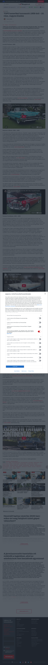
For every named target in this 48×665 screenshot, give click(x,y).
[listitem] (24, 315)
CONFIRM (15, 366)
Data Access (24, 371)
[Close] (45, 294)
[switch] (39, 318)
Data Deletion (17, 371)
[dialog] (24, 332)
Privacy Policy (31, 371)
